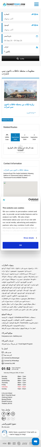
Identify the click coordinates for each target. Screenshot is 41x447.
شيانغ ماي (27, 279)
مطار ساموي (6, 304)
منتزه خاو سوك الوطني (25, 307)
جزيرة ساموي (14, 274)
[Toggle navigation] (37, 4)
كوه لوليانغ (5, 290)
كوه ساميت (34, 285)
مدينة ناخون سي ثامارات (21, 301)
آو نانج (3, 268)
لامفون (9, 296)
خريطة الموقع (25, 328)
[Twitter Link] (8, 414)
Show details (29, 238)
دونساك (9, 276)
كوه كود (23, 287)
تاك (36, 268)
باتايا (13, 268)
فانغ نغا (33, 279)
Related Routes (7, 120)
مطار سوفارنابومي (29, 304)
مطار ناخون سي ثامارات (9, 307)
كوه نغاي (13, 293)
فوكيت (4, 282)
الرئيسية (4, 317)
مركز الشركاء (6, 344)
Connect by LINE (9, 363)
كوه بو (30, 282)
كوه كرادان (16, 287)
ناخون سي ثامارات (19, 309)
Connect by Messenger (11, 358)
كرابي (17, 282)
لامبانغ (3, 296)
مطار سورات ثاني (16, 304)
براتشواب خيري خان (27, 268)
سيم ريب (19, 279)
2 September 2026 (24, 137)
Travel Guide (24, 323)
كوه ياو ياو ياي (30, 293)
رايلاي (15, 276)
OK (20, 245)
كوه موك (32, 290)
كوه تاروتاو (12, 285)
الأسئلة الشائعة (14, 323)
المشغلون (29, 320)
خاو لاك (4, 276)
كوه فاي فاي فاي (7, 287)
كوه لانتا (29, 287)
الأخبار (22, 320)
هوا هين (35, 309)
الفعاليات (16, 320)
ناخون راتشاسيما (7, 309)
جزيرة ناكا (32, 274)
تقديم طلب (7, 352)
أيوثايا (8, 268)
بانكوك (17, 268)
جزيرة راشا (5, 274)
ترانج (7, 271)
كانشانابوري (10, 282)
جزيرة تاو (28, 271)
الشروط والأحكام (7, 325)
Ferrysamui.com (7, 336)
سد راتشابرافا (33, 276)
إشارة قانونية (33, 323)
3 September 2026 (34, 137)
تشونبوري (21, 271)
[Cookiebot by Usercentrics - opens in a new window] (28, 199)
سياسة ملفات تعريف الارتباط (10, 328)
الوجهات (10, 317)
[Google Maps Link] (4, 418)
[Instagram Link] (13, 414)
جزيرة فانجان (24, 274)
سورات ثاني (5, 279)
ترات (3, 271)
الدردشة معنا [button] (8, 355)
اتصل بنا (33, 328)
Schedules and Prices (22, 317)
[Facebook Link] (4, 414)
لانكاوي (14, 296)
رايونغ (20, 276)
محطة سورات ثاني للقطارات (11, 298)
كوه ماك (25, 290)
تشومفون (13, 271)
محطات (32, 317)
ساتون (25, 276)
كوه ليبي (19, 290)
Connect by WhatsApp (11, 360)
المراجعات (5, 323)
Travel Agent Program (25, 344)
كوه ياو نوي (21, 293)
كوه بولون (5, 285)
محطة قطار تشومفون (28, 298)
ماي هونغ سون (22, 296)
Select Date (7, 138)
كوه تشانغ (20, 285)
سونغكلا (12, 279)
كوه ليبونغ (12, 290)
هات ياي (28, 309)
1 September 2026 (15, 137)
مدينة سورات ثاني (7, 301)
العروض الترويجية (7, 320)
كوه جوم (27, 285)
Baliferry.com (17, 336)
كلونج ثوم (23, 282)
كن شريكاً (14, 344)
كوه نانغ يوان (6, 293)
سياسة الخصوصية (18, 325)
